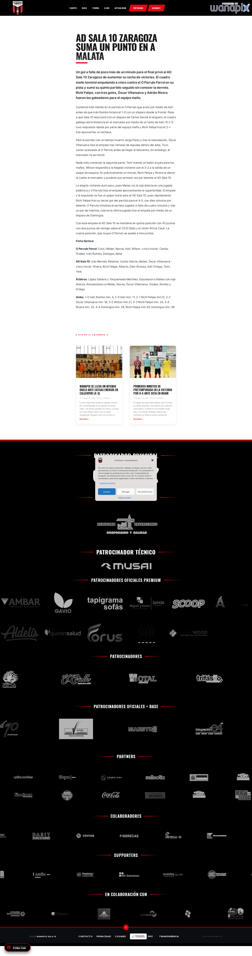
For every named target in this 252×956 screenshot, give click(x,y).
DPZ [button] (150, 936)
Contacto (85, 936)
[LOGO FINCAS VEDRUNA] (56, 729)
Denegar (126, 491)
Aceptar (106, 491)
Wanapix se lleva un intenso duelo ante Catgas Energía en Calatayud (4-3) (99, 389)
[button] (152, 460)
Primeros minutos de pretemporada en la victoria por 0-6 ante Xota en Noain (152, 389)
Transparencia (169, 936)
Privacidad (104, 936)
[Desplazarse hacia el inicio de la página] (126, 927)
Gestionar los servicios (107, 483)
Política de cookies (124, 498)
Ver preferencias (145, 491)
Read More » (84, 419)
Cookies (120, 936)
